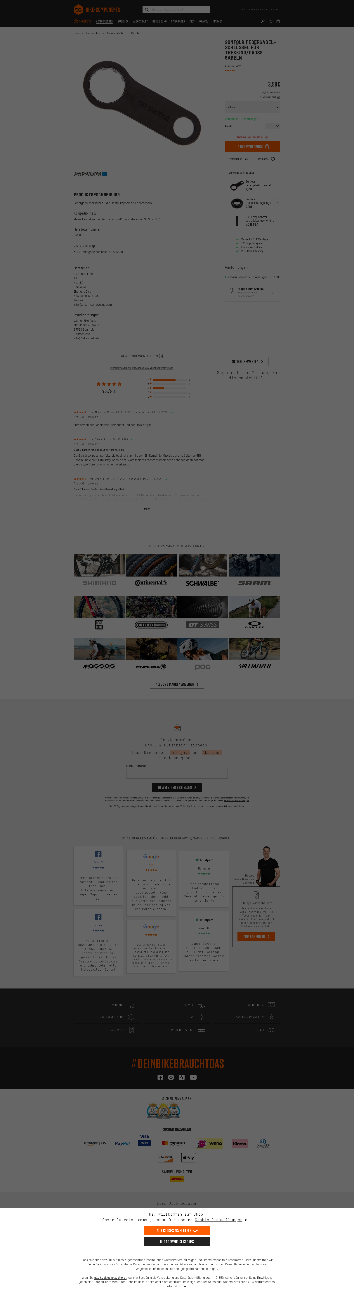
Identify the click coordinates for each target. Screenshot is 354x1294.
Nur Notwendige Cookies (177, 1241)
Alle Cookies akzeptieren (174, 1230)
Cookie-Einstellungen (218, 1219)
